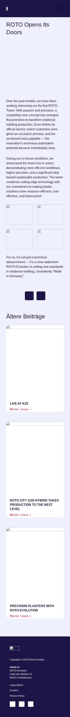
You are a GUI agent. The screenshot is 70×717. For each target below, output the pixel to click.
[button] (60, 8)
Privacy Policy (17, 696)
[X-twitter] (21, 704)
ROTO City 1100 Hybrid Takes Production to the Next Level (34, 505)
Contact (14, 690)
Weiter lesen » (21, 409)
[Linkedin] (12, 704)
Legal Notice (16, 685)
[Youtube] (31, 704)
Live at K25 (19, 403)
